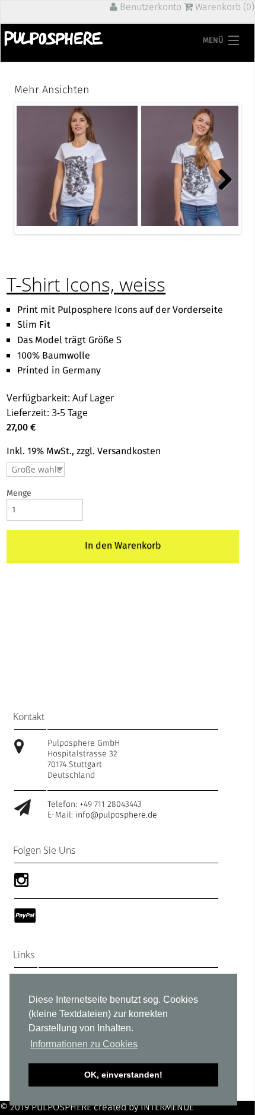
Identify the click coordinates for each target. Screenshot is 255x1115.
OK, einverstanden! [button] (123, 1074)
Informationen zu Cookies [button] (84, 1044)
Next (222, 178)
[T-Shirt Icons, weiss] (77, 165)
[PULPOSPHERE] (54, 38)
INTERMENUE (167, 1107)
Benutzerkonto (149, 7)
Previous (32, 178)
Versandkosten (129, 451)
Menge (19, 493)
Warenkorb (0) (223, 7)
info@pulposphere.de (116, 815)
